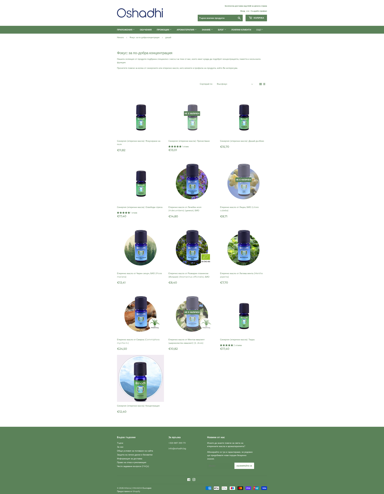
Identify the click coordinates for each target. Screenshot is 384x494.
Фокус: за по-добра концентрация (144, 37)
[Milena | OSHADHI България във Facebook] (188, 480)
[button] (175, 146)
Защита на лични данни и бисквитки (135, 454)
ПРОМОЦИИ (163, 29)
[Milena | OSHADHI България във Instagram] (193, 480)
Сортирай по (206, 84)
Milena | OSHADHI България (137, 488)
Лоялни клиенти (241, 29)
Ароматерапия (186, 29)
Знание (206, 29)
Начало (120, 37)
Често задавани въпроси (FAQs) (133, 466)
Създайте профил (259, 11)
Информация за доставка (129, 458)
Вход (242, 11)
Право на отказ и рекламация (131, 462)
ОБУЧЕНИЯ (146, 29)
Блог (221, 29)
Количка (258, 18)
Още (258, 29)
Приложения (125, 29)
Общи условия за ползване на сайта (135, 450)
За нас (120, 447)
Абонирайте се (244, 466)
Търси (120, 443)
